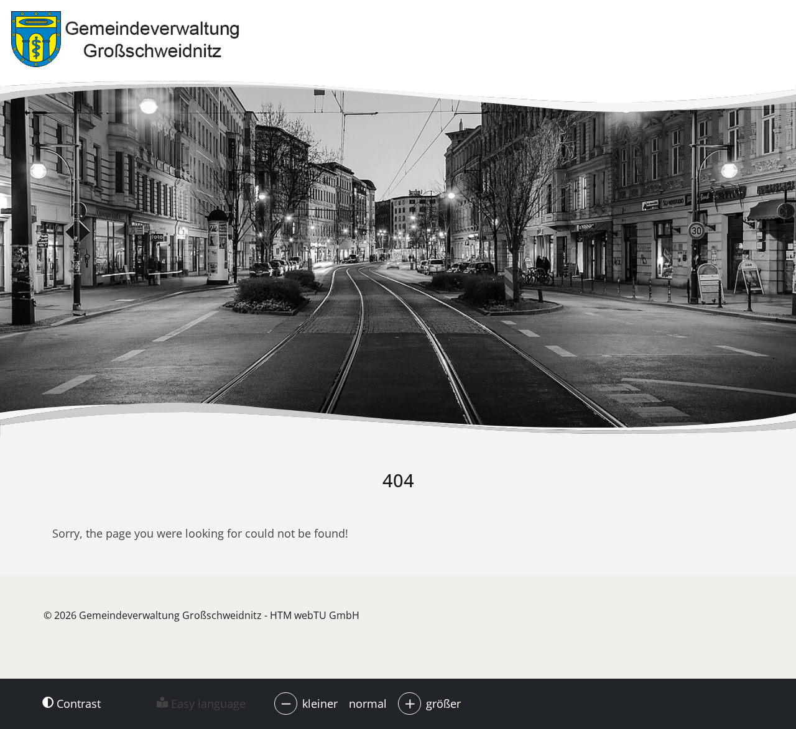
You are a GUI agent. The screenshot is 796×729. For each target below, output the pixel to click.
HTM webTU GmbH (314, 615)
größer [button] (443, 703)
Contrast (77, 703)
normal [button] (368, 703)
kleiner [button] (320, 703)
